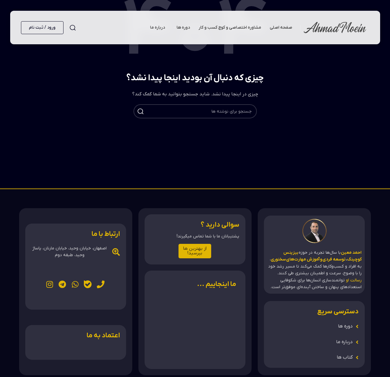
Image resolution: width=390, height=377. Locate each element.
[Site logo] (335, 27)
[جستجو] (73, 28)
